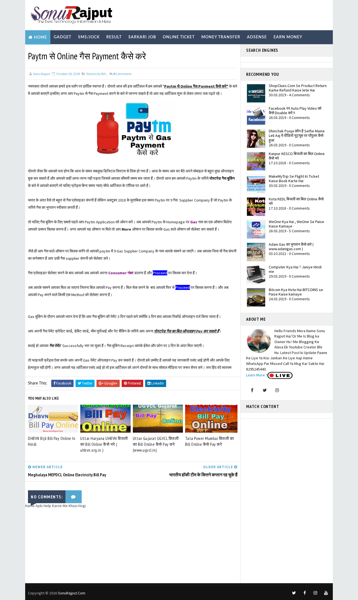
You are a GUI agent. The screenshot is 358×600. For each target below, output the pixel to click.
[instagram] (315, 593)
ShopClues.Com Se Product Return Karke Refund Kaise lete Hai (298, 88)
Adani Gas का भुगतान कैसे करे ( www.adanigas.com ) (291, 247)
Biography (41, 51)
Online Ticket (179, 37)
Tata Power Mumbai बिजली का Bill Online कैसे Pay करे (209, 441)
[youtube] (326, 593)
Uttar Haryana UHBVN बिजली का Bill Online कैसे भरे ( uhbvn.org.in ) (104, 444)
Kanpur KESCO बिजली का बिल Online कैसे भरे (297, 156)
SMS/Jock (89, 37)
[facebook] (304, 593)
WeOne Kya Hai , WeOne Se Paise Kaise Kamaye (296, 224)
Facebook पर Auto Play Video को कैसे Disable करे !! (295, 111)
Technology (75, 51)
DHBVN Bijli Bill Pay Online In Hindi (51, 441)
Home (40, 37)
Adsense (257, 37)
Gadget (62, 37)
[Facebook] (252, 390)
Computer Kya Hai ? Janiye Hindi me (295, 269)
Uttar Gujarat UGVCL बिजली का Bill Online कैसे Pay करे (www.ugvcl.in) (156, 444)
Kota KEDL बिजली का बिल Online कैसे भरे (296, 201)
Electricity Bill (96, 74)
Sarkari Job (142, 37)
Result (114, 37)
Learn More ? (256, 375)
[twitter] (294, 593)
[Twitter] (264, 390)
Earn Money (288, 37)
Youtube (107, 51)
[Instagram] (277, 390)
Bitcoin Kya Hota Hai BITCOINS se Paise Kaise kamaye (296, 292)
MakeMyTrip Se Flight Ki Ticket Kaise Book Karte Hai (294, 179)
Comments (122, 74)
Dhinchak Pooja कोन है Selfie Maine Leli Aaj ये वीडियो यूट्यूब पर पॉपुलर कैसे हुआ (297, 135)
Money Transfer (220, 37)
